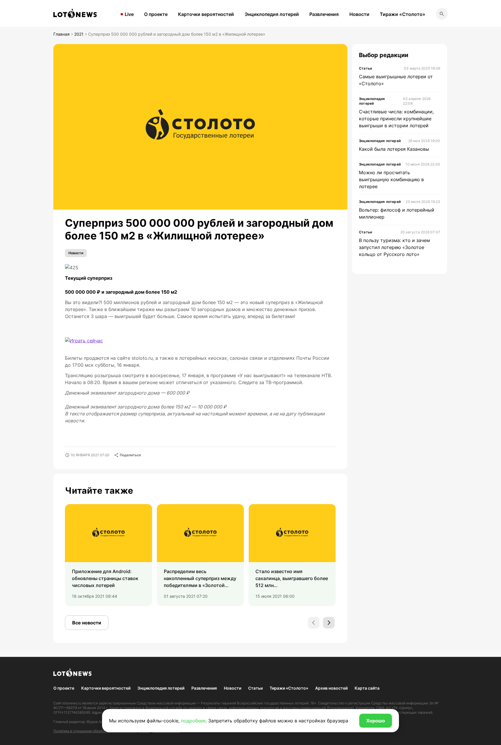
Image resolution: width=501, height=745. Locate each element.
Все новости (86, 623)
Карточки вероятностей (206, 14)
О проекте (156, 14)
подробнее (193, 721)
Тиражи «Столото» (402, 14)
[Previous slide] (314, 622)
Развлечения (324, 14)
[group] (108, 555)
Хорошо (375, 721)
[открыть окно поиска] (442, 14)
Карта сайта (367, 688)
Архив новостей (331, 688)
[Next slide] (329, 622)
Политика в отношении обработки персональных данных (101, 731)
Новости (359, 14)
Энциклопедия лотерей (272, 14)
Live (129, 14)
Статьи (255, 688)
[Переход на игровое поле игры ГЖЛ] (84, 340)
